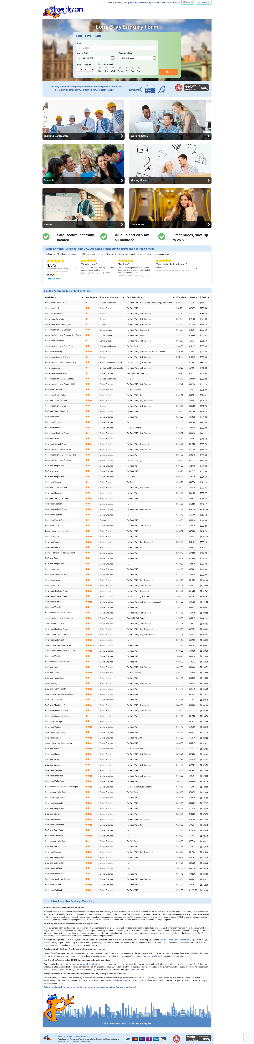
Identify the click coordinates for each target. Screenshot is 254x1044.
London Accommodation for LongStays (67, 291)
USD (188, 2)
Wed (113, 71)
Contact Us (175, 3)
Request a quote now (145, 956)
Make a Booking (115, 3)
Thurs (120, 71)
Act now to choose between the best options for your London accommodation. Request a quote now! (90, 987)
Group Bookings (131, 3)
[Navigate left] (74, 268)
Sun (138, 71)
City (79, 43)
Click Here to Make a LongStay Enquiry (127, 1023)
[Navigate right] (196, 268)
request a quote (98, 949)
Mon (100, 71)
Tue (106, 71)
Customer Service (160, 3)
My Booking (145, 3)
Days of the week (105, 64)
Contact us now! (137, 970)
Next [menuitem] (169, 72)
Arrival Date (82, 53)
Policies (69, 1036)
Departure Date (126, 53)
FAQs (86, 1036)
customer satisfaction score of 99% (118, 980)
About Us (61, 1036)
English (204, 2)
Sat (132, 71)
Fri (127, 71)
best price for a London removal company (178, 940)
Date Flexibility (84, 65)
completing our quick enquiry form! (85, 964)
